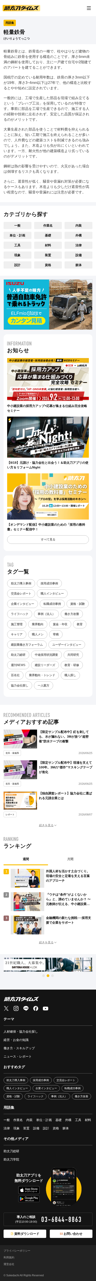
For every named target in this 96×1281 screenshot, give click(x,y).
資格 (48, 265)
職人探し (70, 675)
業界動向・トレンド (42, 675)
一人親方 (43, 685)
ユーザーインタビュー (66, 644)
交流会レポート (21, 593)
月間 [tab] (70, 859)
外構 (78, 235)
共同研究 (73, 654)
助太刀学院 (11, 1159)
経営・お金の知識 (16, 1040)
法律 (78, 245)
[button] (48, 825)
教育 (80, 624)
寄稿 (56, 634)
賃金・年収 (60, 624)
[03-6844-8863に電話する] (61, 1219)
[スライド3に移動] (52, 975)
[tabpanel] (48, 901)
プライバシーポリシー (17, 1250)
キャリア (17, 634)
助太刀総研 (18, 654)
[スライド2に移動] (48, 975)
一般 (17, 225)
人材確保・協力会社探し (21, 1031)
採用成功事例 (49, 583)
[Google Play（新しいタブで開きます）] (29, 1199)
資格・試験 (77, 604)
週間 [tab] (26, 859)
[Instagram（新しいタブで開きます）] (16, 1008)
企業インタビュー (22, 604)
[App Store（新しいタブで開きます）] (29, 1190)
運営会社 (9, 1264)
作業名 (48, 225)
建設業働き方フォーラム (27, 644)
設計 (17, 265)
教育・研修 (72, 665)
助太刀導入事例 (21, 583)
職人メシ (38, 634)
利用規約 (9, 1257)
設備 (78, 255)
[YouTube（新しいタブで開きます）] (45, 1008)
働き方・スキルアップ (19, 1048)
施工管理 (17, 624)
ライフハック (19, 614)
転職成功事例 (52, 604)
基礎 (48, 235)
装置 (48, 255)
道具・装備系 (12, 753)
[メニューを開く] (88, 8)
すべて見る (48, 539)
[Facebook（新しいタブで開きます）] (35, 1008)
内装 (78, 225)
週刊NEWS (18, 665)
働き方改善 (72, 614)
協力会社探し (19, 685)
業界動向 (38, 624)
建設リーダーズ (45, 665)
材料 (48, 245)
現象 (17, 255)
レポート (10, 814)
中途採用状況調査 (46, 654)
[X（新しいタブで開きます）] (6, 1008)
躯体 (78, 265)
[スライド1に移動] (43, 975)
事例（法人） (46, 614)
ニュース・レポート (18, 1056)
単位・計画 (17, 235)
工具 (17, 245)
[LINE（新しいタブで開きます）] (26, 1008)
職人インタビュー (52, 593)
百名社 (15, 675)
